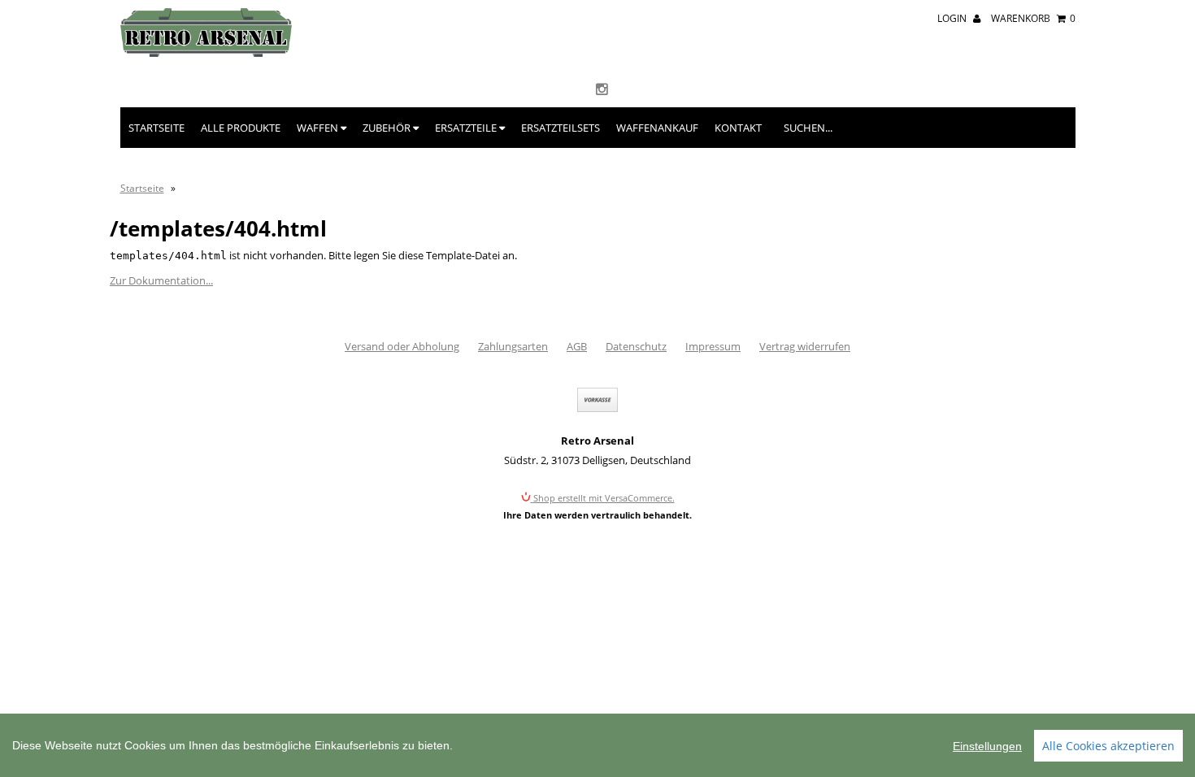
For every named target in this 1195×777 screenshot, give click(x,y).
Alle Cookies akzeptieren (1108, 745)
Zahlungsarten (513, 346)
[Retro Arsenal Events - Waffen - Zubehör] (206, 53)
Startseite (156, 127)
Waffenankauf (657, 127)
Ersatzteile (467, 127)
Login (953, 18)
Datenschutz (636, 346)
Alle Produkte (240, 127)
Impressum (713, 346)
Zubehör (388, 127)
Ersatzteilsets (560, 127)
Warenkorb (1033, 18)
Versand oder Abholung (402, 346)
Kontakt (738, 127)
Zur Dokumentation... (161, 280)
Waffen (319, 127)
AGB (577, 346)
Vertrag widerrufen (804, 346)
